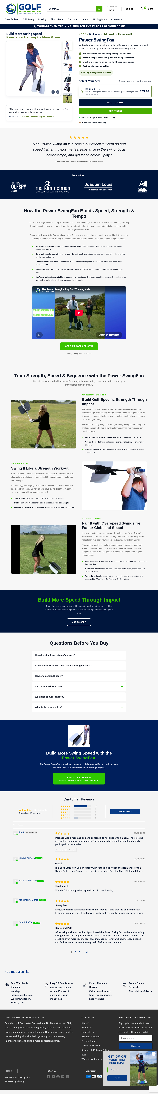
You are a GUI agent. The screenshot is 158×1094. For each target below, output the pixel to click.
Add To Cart (115, 103)
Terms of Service (90, 1045)
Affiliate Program (90, 1036)
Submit (117, 1078)
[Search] (99, 9)
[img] (62, 833)
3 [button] (79, 952)
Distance (73, 19)
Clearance (116, 19)
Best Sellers (11, 19)
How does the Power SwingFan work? (55, 655)
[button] (65, 806)
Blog (83, 1054)
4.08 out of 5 (39, 810)
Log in (129, 8)
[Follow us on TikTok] (67, 1077)
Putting (42, 19)
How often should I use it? (49, 676)
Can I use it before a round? (49, 686)
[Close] (154, 1054)
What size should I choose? (49, 697)
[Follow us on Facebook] (48, 1077)
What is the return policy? (48, 707)
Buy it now (115, 111)
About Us (86, 1027)
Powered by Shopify (14, 1081)
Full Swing (28, 19)
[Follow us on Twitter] (53, 1077)
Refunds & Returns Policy (95, 1050)
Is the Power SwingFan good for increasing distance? (63, 665)
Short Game (57, 19)
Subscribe (135, 1046)
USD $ (9, 1071)
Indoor (85, 19)
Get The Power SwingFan (79, 346)
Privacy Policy (89, 1041)
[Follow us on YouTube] (62, 1077)
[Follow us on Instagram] (58, 1077)
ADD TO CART (79, 622)
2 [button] (75, 952)
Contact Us (87, 1032)
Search (85, 1023)
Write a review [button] (125, 811)
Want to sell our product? (95, 1059)
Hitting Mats (100, 19)
